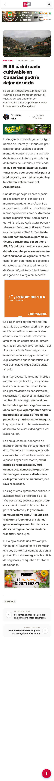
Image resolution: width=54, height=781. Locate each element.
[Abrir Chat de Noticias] (46, 773)
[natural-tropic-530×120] (27, 129)
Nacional (8, 60)
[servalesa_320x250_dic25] (27, 298)
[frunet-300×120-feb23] (27, 578)
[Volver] (5, 4)
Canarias (10, 601)
